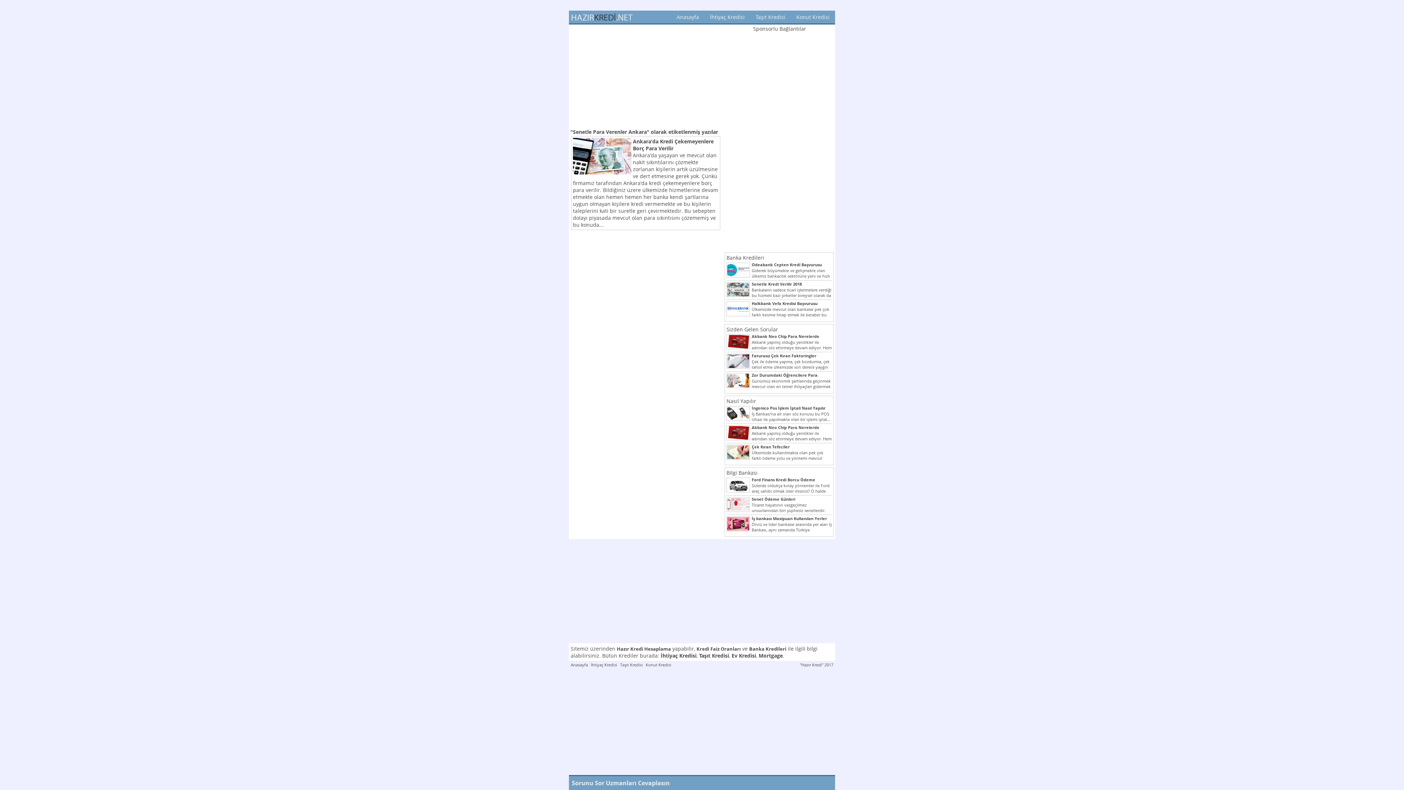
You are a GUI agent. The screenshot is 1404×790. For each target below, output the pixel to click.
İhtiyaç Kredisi (727, 17)
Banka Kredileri (745, 257)
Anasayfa (688, 17)
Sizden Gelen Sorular (752, 329)
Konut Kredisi (813, 17)
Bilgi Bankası (742, 472)
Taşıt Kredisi (770, 17)
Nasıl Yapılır (741, 401)
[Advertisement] (645, 76)
